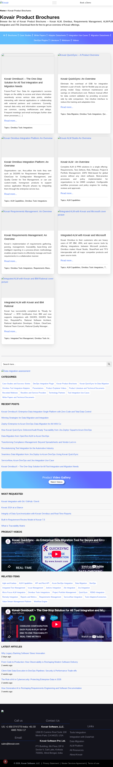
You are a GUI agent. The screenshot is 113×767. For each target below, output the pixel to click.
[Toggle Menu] (54, 3)
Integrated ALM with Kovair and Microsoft (83, 235)
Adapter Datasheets (57, 35)
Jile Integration (69, 588)
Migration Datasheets (100, 35)
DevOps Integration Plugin (43, 384)
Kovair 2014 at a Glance (12, 507)
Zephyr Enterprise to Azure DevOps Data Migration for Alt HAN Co (31, 424)
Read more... (10, 121)
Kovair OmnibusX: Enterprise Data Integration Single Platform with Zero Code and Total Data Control (46, 411)
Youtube (14, 754)
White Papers (40, 35)
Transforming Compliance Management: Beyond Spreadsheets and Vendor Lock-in (38, 442)
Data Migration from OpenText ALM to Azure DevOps (25, 436)
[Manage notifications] (5, 761)
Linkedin (9, 754)
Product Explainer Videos (56, 388)
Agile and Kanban (9, 583)
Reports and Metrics (29, 597)
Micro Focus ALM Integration (13, 592)
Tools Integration (78, 732)
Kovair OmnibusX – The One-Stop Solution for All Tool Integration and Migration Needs (23, 82)
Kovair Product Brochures (67, 384)
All (4, 35)
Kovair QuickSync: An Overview (78, 78)
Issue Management (35, 588)
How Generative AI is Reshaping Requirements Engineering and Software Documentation (41, 688)
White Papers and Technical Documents (18, 397)
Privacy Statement (51, 763)
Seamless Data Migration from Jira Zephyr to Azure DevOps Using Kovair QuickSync (39, 454)
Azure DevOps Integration (62, 583)
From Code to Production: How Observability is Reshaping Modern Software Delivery (39, 662)
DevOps (92, 583)
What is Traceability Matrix (13, 526)
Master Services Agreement (74, 763)
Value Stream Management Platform (16, 601)
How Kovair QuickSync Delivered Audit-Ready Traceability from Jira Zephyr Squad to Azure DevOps (46, 430)
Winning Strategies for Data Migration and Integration (25, 418)
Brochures (12, 35)
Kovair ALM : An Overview (75, 162)
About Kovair (76, 754)
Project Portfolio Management (64, 592)
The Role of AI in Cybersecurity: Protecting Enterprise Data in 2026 (31, 679)
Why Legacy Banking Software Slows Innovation (23, 653)
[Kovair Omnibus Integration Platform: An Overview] (28, 148)
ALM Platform (76, 746)
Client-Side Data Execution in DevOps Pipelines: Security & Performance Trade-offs (39, 670)
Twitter (3, 754)
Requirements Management (45, 268)
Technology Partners (57, 393)
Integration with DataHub (82, 737)
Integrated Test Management (22, 338)
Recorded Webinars (10, 393)
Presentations (38, 388)
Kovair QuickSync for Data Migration (94, 384)
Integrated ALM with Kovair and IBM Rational (24, 304)
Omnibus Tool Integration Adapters (16, 388)
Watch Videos (56, 482)
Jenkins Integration (53, 588)
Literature (55, 40)
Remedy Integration (10, 597)
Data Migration (73, 114)
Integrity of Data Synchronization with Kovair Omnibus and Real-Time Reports (36, 513)
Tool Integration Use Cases (78, 393)
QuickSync (107, 114)
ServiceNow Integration (73, 597)
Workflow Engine (40, 601)
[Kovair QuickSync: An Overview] (84, 65)
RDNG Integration (97, 592)
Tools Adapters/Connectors (95, 597)
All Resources (77, 750)
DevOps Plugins (41, 40)
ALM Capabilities (17, 201)
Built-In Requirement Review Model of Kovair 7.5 (23, 519)
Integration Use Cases (78, 35)
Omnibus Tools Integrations (22, 128)
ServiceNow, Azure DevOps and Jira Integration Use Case (27, 460)
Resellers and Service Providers (33, 393)
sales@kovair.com (10, 744)
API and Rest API (42, 583)
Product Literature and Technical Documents (86, 388)
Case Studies (25, 35)
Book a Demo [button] (85, 3)
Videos (76, 40)
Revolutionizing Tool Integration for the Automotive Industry (27, 448)
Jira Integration (84, 588)
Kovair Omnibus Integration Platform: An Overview (26, 164)
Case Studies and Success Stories (16, 384)
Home (3, 10)
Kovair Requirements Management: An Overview (25, 237)
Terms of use (93, 763)
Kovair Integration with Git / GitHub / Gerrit (20, 501)
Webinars (66, 40)
